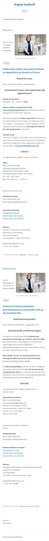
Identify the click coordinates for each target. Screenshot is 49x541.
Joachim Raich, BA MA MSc (13, 216)
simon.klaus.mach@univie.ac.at (15, 202)
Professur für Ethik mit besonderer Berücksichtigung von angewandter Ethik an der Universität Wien (23, 309)
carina (5, 361)
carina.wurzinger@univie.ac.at (14, 110)
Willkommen (9, 268)
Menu (24, 11)
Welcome (8, 30)
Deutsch (6, 63)
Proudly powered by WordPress (13, 537)
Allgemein (22, 255)
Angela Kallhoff (24, 4)
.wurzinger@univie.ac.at (17, 361)
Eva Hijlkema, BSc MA (11, 213)
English (6, 300)
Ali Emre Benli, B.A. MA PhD (13, 218)
